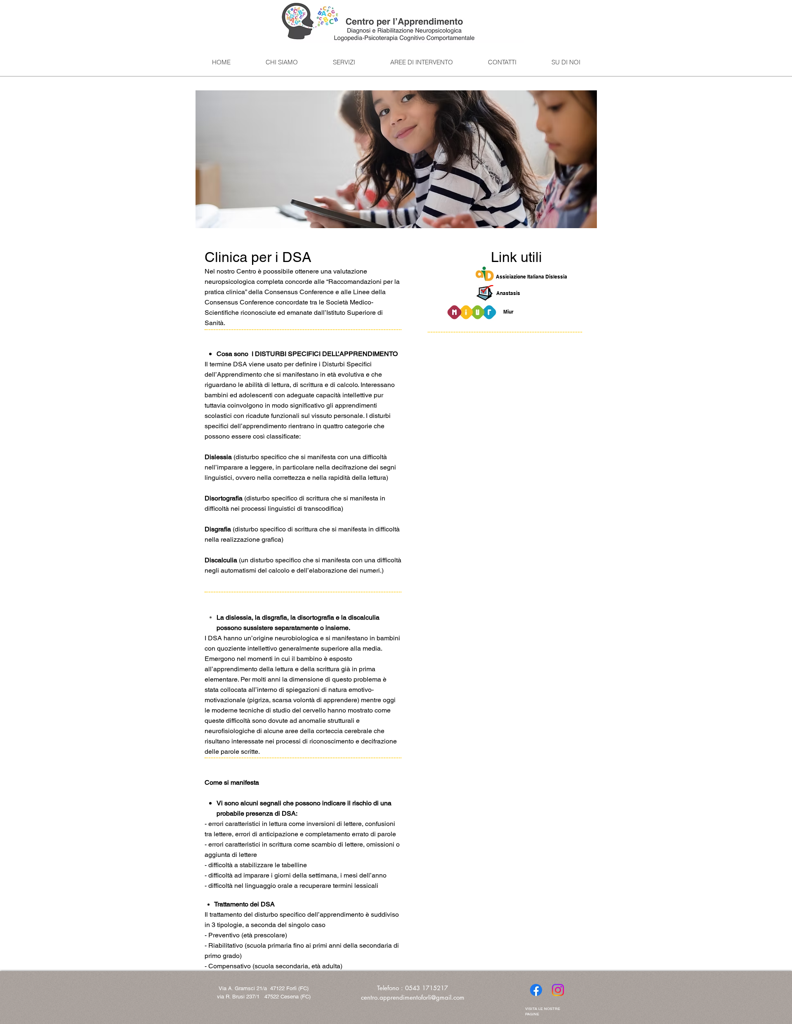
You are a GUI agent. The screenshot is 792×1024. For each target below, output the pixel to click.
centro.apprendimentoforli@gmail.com (412, 997)
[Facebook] (536, 990)
